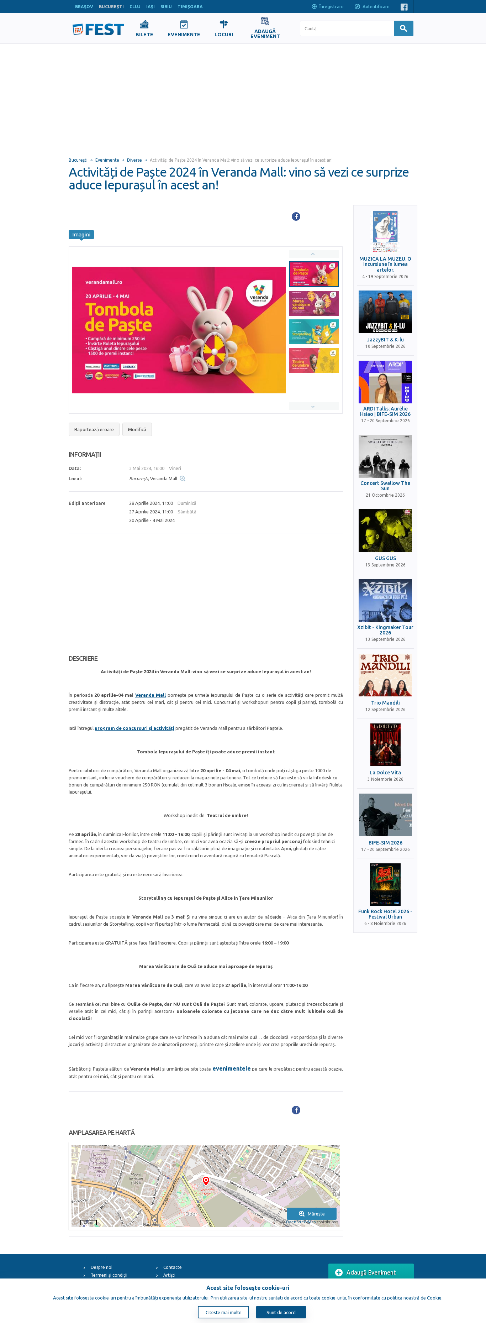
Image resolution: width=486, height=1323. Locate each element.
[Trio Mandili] (385, 675)
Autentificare (376, 6)
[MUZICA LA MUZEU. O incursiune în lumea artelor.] (385, 232)
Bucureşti (78, 160)
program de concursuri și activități (134, 728)
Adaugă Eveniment (371, 1272)
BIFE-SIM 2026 (385, 843)
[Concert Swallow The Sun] (385, 456)
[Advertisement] (243, 97)
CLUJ (135, 6)
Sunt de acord (281, 1312)
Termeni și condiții (109, 1275)
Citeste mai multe (224, 1312)
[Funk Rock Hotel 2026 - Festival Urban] (385, 884)
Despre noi (101, 1267)
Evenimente (107, 160)
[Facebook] (296, 216)
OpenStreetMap (301, 1222)
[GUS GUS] (385, 530)
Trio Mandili (385, 703)
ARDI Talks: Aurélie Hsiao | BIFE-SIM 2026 (385, 411)
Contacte (172, 1267)
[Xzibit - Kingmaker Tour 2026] (385, 600)
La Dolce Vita (385, 772)
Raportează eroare (94, 429)
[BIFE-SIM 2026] (385, 815)
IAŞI (150, 6)
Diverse (134, 160)
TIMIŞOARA (190, 6)
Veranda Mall (150, 694)
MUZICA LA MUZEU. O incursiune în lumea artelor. (385, 264)
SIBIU (166, 6)
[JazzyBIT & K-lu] (385, 312)
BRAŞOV (84, 6)
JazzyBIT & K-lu (385, 339)
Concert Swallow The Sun (385, 486)
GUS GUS (385, 558)
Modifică (137, 429)
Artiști (169, 1275)
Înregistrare (331, 6)
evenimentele (231, 1068)
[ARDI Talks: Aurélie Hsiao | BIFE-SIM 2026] (385, 382)
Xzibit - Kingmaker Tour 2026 (385, 630)
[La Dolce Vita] (385, 744)
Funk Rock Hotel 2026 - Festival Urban (385, 914)
